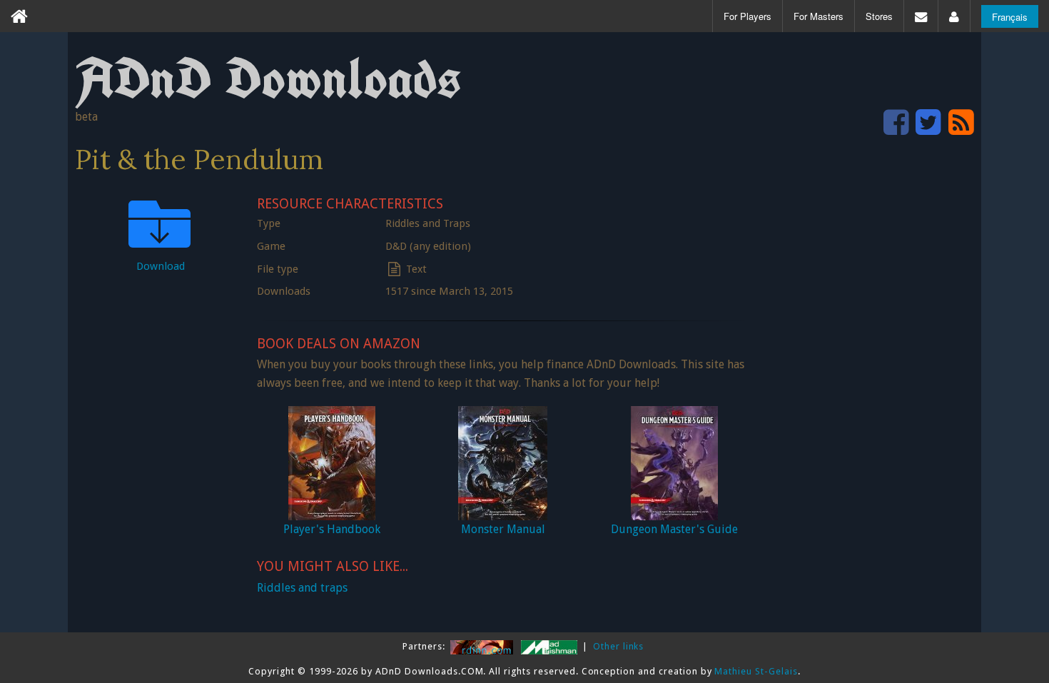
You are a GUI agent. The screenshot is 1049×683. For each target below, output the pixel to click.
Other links (618, 646)
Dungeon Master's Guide (674, 529)
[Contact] (921, 16)
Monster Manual (503, 529)
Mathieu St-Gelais (755, 671)
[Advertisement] (867, 404)
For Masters (818, 16)
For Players (747, 16)
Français (1010, 17)
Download (160, 266)
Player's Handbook (331, 529)
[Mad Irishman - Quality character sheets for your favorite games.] (550, 646)
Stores (879, 16)
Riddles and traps (302, 588)
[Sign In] (954, 16)
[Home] (19, 16)
